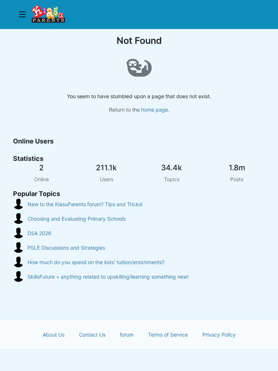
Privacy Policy (219, 335)
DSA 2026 (39, 233)
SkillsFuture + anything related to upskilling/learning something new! (108, 277)
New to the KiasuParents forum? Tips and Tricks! (85, 204)
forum (127, 335)
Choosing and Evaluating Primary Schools (77, 219)
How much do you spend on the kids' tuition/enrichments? (96, 262)
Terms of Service (168, 335)
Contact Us (92, 335)
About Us (53, 335)
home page (154, 110)
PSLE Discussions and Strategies (66, 248)
